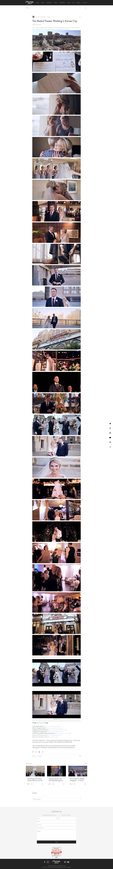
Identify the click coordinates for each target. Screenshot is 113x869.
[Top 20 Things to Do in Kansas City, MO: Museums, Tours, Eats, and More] (35, 771)
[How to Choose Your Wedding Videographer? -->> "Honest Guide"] (77, 771)
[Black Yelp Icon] (110, 447)
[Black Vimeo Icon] (110, 424)
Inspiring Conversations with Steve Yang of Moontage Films (56, 779)
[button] (85, 7)
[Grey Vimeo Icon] (65, 862)
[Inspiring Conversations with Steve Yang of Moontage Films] (56, 771)
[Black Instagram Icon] (110, 433)
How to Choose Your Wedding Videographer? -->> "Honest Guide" (77, 779)
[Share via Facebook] (33, 752)
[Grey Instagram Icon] (47, 862)
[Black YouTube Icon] (110, 438)
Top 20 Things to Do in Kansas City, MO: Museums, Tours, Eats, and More (35, 779)
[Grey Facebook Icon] (44, 862)
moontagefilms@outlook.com (49, 815)
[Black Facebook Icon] (110, 428)
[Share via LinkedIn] (39, 752)
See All (86, 763)
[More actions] (80, 17)
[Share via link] (42, 752)
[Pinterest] (110, 442)
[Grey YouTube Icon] (68, 862)
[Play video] (56, 672)
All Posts (27, 8)
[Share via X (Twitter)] (36, 752)
